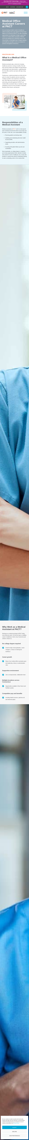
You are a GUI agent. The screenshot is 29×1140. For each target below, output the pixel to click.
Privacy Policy (16, 1123)
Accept (14, 1127)
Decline (14, 1131)
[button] (2, 2)
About (7, 7)
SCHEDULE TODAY (17, 3)
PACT (14, 129)
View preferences (14, 1135)
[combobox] (25, 7)
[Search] (27, 7)
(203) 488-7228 (19, 7)
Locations (12, 7)
